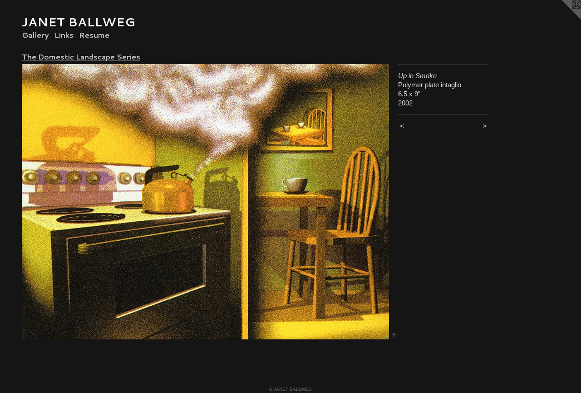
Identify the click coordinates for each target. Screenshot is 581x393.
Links (64, 35)
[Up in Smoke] (205, 201)
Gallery (35, 35)
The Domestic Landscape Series (81, 56)
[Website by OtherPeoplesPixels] (563, 18)
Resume (94, 35)
